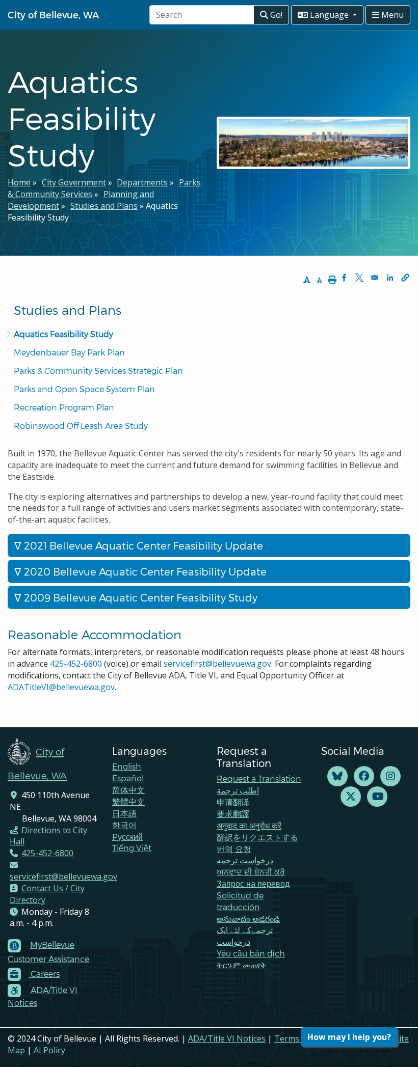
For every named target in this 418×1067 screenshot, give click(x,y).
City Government (74, 182)
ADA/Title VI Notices (227, 1038)
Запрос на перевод (253, 883)
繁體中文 (128, 801)
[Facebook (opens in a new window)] (364, 776)
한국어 (124, 825)
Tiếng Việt (131, 848)
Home (19, 182)
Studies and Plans (104, 205)
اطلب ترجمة (238, 790)
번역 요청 (234, 849)
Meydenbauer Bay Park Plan (69, 352)
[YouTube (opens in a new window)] (377, 797)
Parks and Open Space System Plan (84, 389)
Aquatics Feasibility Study (63, 334)
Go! (275, 14)
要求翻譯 (233, 813)
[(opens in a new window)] (337, 776)
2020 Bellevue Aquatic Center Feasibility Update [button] (144, 571)
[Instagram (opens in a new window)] (390, 776)
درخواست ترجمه (245, 860)
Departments (142, 182)
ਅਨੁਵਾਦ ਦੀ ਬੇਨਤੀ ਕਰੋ (251, 872)
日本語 (124, 813)
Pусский (127, 836)
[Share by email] (374, 277)
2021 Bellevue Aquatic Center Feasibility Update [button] (142, 545)
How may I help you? (349, 1037)
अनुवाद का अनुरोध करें (249, 825)
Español (128, 778)
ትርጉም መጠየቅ (241, 965)
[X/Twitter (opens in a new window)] (351, 797)
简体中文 (128, 790)
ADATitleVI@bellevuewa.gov (61, 687)
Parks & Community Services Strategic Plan (98, 370)
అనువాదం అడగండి (248, 918)
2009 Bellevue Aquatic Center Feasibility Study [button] (139, 597)
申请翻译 (233, 802)
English (126, 766)
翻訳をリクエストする (257, 837)
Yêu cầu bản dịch (251, 953)
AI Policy (49, 1050)
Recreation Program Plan (64, 407)
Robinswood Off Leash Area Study (81, 425)
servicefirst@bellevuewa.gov (217, 663)
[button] (405, 277)
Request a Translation (259, 778)
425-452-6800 (76, 663)
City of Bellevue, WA (53, 14)
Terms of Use (300, 1038)
